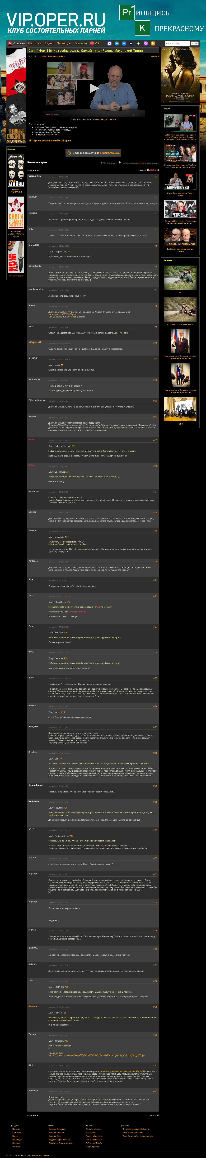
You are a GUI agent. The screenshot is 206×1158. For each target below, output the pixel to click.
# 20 (155, 562)
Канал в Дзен (55, 1136)
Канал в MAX (92, 1132)
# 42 (155, 1091)
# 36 (155, 949)
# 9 (155, 327)
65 (180, 293)
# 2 (155, 197)
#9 (62, 365)
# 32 (155, 858)
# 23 (155, 627)
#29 (71, 836)
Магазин (81, 43)
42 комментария (55, 56)
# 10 (155, 343)
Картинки (34, 43)
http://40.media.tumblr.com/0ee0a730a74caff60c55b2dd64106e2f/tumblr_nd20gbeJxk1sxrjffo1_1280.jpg (96, 1055)
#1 (69, 251)
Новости (18, 43)
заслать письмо (35, 1155)
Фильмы (155, 56)
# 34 (155, 902)
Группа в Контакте (94, 1136)
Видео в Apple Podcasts (59, 1140)
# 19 (155, 531)
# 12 (155, 380)
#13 (73, 446)
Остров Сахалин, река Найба (180, 324)
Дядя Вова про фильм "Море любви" (180, 194)
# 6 (155, 267)
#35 (64, 1013)
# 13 (155, 401)
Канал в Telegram (94, 1129)
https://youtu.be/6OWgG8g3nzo (63, 314)
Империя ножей (16, 276)
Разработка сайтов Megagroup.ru (137, 1136)
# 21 (155, 580)
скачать (112, 119)
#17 (67, 537)
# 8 (155, 306)
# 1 (155, 177)
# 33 (155, 874)
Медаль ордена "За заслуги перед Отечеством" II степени (180, 357)
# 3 (155, 214)
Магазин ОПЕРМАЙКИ (16, 191)
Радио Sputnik (92, 1147)
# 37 (155, 965)
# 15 (155, 440)
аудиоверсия (101, 119)
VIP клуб (16, 1147)
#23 (63, 712)
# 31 (155, 830)
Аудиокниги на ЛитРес (132, 1132)
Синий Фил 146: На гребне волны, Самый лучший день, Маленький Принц (86, 51)
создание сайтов (139, 163)
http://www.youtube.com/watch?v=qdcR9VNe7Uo (123, 1071)
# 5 (155, 246)
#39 (66, 1041)
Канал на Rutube (56, 1132)
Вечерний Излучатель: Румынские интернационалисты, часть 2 (180, 222)
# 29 (155, 786)
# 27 (155, 727)
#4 (61, 759)
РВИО (180, 424)
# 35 (155, 930)
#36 (66, 987)
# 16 (155, 466)
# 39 (155, 1007)
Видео (49, 43)
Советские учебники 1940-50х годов (16, 234)
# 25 (155, 678)
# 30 (155, 802)
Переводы (64, 43)
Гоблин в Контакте (94, 1140)
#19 (65, 632)
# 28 (155, 753)
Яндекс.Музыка (110, 152)
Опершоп (16, 1143)
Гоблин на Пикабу (94, 1143)
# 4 (155, 230)
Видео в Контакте (57, 1129)
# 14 (155, 417)
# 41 (155, 1065)
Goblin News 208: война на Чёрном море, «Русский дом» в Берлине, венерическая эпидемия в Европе (180, 137)
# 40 (155, 1035)
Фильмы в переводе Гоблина (135, 1129)
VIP (96, 43)
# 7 (155, 290)
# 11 (155, 359)
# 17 (155, 492)
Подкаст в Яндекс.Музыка (61, 1143)
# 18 (155, 512)
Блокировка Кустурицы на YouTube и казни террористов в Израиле (180, 166)
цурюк (46, 1155)
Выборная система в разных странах (180, 250)
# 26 (155, 706)
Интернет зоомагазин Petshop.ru (50, 140)
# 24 (155, 652)
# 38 (155, 981)
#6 (68, 472)
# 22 (155, 596)
